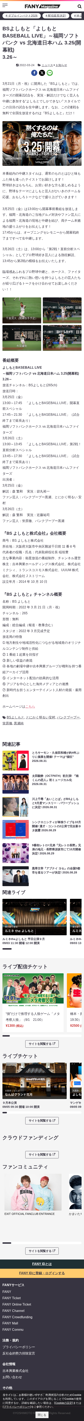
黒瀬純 (19, 723)
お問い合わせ (12, 1377)
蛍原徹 (7, 723)
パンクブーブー (68, 717)
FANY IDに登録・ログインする (42, 1273)
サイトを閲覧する (40, 1043)
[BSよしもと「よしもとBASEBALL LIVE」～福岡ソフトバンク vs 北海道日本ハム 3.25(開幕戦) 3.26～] (34, 73)
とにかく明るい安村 (40, 717)
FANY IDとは (42, 1264)
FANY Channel (13, 1311)
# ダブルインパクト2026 (22, 15)
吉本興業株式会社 (15, 1370)
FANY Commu (12, 1329)
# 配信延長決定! (56, 15)
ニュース (47, 65)
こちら (30, 706)
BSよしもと (15, 717)
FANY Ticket (11, 1298)
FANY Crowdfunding (17, 1317)
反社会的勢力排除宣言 (18, 1353)
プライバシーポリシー (18, 1347)
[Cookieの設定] (63, 1402)
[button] (80, 6)
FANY (6, 1291)
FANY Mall (10, 1323)
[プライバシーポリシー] (17, 1406)
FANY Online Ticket (16, 1304)
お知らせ (61, 65)
